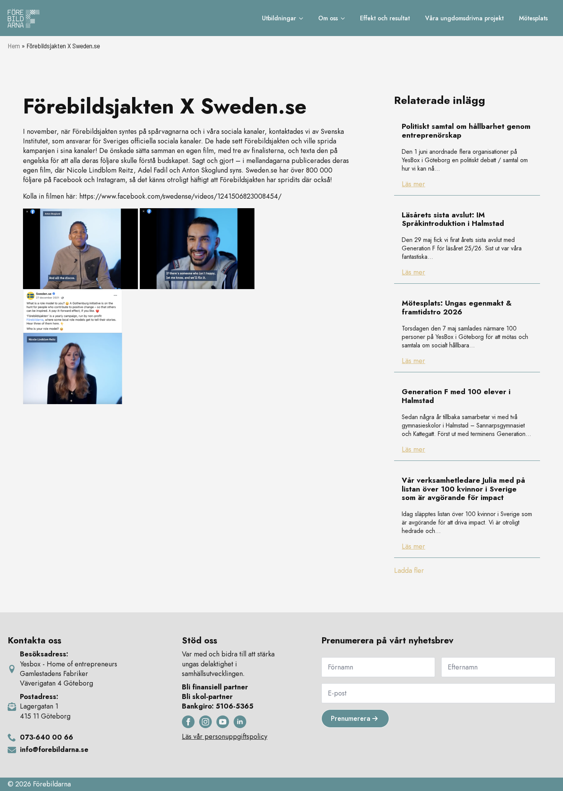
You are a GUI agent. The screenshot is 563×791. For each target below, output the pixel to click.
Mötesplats (533, 18)
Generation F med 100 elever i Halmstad (456, 396)
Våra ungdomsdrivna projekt (464, 18)
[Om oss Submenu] (345, 18)
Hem (14, 45)
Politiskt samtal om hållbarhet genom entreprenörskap (466, 131)
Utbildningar (279, 18)
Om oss (328, 18)
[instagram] (205, 721)
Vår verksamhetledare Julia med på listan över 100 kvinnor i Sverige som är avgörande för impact (463, 489)
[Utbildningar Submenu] (303, 18)
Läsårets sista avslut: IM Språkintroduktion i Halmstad (453, 220)
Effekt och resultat (385, 18)
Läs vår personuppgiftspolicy (224, 737)
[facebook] (188, 721)
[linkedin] (240, 721)
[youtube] (222, 721)
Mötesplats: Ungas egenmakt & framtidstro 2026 (457, 308)
